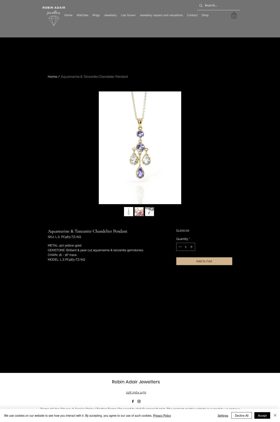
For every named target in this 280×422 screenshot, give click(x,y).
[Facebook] (133, 401)
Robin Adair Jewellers (136, 382)
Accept (262, 415)
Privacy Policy (162, 415)
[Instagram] (139, 401)
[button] (234, 15)
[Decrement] (179, 247)
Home (52, 77)
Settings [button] (223, 415)
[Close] (275, 415)
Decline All (241, 415)
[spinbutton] (185, 247)
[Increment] (192, 247)
